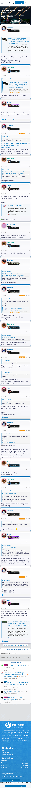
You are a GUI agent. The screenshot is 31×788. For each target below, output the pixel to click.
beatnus (5, 15)
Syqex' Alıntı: (5, 136)
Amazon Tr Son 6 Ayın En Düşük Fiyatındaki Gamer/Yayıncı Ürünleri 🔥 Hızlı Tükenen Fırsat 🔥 (16, 675)
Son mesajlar (16, 663)
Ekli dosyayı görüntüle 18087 (9, 337)
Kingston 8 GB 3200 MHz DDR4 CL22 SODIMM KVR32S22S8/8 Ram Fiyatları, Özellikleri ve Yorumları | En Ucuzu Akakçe (18, 624)
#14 (29, 430)
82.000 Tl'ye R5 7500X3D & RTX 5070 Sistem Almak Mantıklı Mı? (16, 683)
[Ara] (13, 3)
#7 (29, 232)
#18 (29, 542)
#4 (29, 133)
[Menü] (2, 3)
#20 (29, 608)
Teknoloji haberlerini (22, 735)
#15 (29, 470)
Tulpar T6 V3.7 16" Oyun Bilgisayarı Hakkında (14, 698)
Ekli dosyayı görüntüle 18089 (9, 493)
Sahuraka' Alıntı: (6, 360)
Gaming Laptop (7, 702)
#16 (29, 487)
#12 (29, 357)
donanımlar (5, 739)
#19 (29, 577)
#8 (29, 250)
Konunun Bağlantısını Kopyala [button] (12, 15)
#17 (29, 518)
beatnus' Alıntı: (6, 79)
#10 (29, 295)
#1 (29, 35)
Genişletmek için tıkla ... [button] (15, 92)
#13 (29, 396)
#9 (29, 268)
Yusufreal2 (24, 768)
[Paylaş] (27, 35)
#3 (29, 110)
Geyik (5, 695)
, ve (10, 120)
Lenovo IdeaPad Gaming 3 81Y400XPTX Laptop (15, 206)
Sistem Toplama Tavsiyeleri (10, 689)
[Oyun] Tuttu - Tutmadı (11, 692)
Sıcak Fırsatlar (7, 680)
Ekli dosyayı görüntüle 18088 (9, 442)
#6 (29, 193)
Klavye (5, 670)
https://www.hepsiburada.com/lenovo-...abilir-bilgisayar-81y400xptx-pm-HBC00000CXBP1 (15, 145)
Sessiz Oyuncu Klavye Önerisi (15, 665)
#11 (29, 332)
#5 (29, 166)
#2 (29, 75)
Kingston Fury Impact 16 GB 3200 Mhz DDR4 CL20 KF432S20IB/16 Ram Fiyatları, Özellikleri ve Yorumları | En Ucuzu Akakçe (18, 40)
